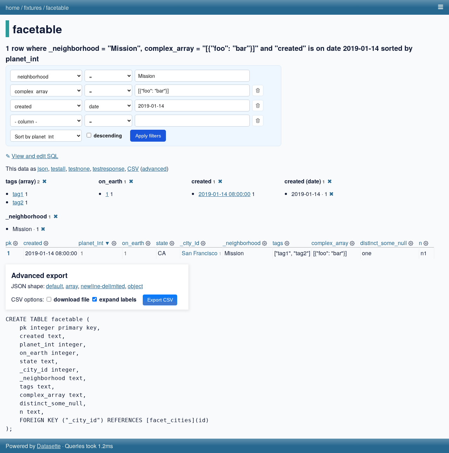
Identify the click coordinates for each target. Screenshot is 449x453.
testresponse (109, 168)
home (13, 8)
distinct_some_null (383, 243)
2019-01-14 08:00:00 (224, 194)
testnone (79, 168)
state (162, 243)
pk (9, 243)
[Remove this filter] (257, 90)
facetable (57, 8)
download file (70, 299)
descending (107, 135)
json (43, 168)
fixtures (33, 8)
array (72, 286)
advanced (154, 168)
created (33, 243)
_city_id (189, 243)
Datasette (49, 446)
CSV (133, 168)
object (135, 286)
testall (58, 168)
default (54, 286)
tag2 (18, 202)
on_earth (133, 243)
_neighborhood (242, 243)
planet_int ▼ (94, 243)
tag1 (18, 194)
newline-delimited (103, 286)
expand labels (117, 299)
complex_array (329, 243)
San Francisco (199, 253)
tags (278, 243)
